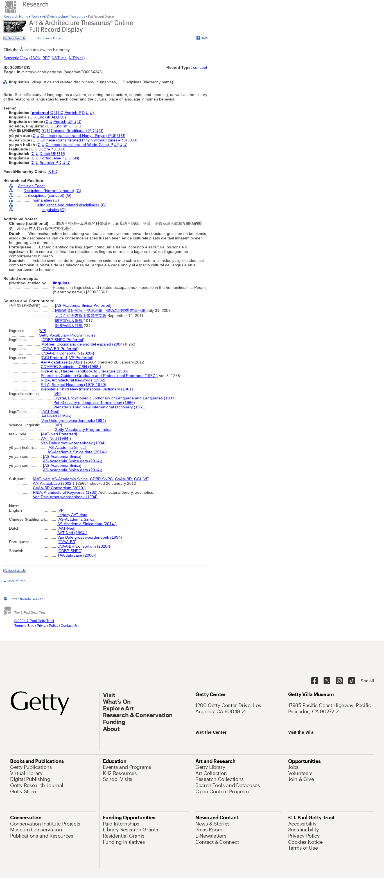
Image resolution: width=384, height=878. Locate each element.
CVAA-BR (123, 479)
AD (54, 117)
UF (69, 121)
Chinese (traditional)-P (70, 130)
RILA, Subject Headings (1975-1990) (73, 384)
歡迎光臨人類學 (69, 325)
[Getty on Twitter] (327, 681)
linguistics (50, 209)
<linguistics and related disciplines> (68, 205)
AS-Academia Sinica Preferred (83, 305)
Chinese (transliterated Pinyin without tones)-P (81, 140)
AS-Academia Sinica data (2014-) (77, 452)
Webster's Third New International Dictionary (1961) (87, 389)
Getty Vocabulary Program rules (67, 335)
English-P (72, 112)
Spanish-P (48, 162)
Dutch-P (45, 149)
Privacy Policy (47, 626)
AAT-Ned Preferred (59, 434)
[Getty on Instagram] (339, 681)
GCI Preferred (54, 357)
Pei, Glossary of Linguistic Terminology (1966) (94, 402)
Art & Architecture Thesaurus (63, 17)
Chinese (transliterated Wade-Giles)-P (79, 144)
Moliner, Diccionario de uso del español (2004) (82, 344)
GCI (137, 479)
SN (75, 158)
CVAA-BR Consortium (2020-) (67, 353)
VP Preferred (80, 357)
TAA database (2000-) (76, 555)
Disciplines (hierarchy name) (49, 190)
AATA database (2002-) (62, 362)
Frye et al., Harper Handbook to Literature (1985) (84, 371)
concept (200, 67)
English (43, 117)
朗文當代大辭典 (69, 320)
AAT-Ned (50, 411)
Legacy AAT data (72, 515)
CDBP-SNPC (101, 479)
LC (60, 112)
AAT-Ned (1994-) (56, 416)
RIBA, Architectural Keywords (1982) (73, 380)
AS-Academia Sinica (67, 447)
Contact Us (69, 626)
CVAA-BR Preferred (59, 348)
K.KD (52, 171)
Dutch (45, 153)
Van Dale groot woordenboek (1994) (73, 420)
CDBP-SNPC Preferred (62, 339)
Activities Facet (31, 186)
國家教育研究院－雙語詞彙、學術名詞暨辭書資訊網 (100, 310)
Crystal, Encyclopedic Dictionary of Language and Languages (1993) (114, 398)
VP (42, 330)
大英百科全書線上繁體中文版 (80, 315)
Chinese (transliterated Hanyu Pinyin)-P (75, 135)
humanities (42, 200)
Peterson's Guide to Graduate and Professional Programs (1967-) (99, 375)
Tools (35, 17)
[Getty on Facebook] (314, 681)
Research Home (16, 17)
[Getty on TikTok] (351, 681)
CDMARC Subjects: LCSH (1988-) (71, 366)
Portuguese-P (52, 158)
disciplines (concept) (46, 195)
